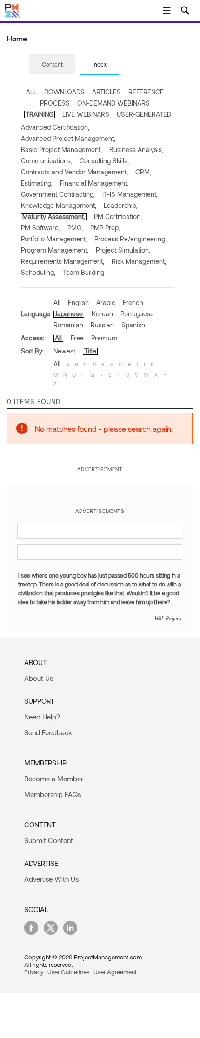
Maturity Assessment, (53, 216)
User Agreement (115, 972)
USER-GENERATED (144, 114)
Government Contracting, (58, 194)
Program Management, (54, 250)
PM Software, (40, 228)
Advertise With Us (51, 879)
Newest (64, 351)
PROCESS (55, 103)
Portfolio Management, (54, 239)
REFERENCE (146, 92)
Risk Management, (139, 261)
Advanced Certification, (55, 127)
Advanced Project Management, (68, 138)
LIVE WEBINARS (85, 114)
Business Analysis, (136, 149)
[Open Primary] (166, 10)
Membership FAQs (52, 794)
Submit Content (48, 840)
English (78, 302)
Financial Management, (94, 183)
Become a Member (53, 778)
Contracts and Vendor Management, (74, 172)
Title (90, 351)
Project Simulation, (123, 250)
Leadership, (121, 205)
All (56, 302)
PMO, (75, 228)
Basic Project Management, (61, 149)
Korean (102, 314)
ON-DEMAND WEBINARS (113, 103)
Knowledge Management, (58, 205)
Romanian (68, 325)
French (133, 302)
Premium (104, 338)
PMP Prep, (105, 228)
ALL (31, 92)
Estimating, (37, 183)
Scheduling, (38, 272)
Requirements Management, (62, 261)
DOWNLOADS (64, 92)
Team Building (83, 272)
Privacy (33, 972)
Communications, (46, 161)
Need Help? (42, 716)
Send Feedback (48, 732)
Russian (102, 325)
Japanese (69, 314)
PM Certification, (118, 216)
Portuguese (137, 314)
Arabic (105, 302)
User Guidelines (68, 972)
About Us (38, 678)
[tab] (52, 64)
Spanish (133, 325)
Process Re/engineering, (130, 239)
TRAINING (39, 114)
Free (77, 338)
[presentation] (52, 64)
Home (17, 38)
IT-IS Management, (130, 194)
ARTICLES (106, 92)
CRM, (143, 172)
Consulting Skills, (104, 161)
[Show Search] (185, 10)
